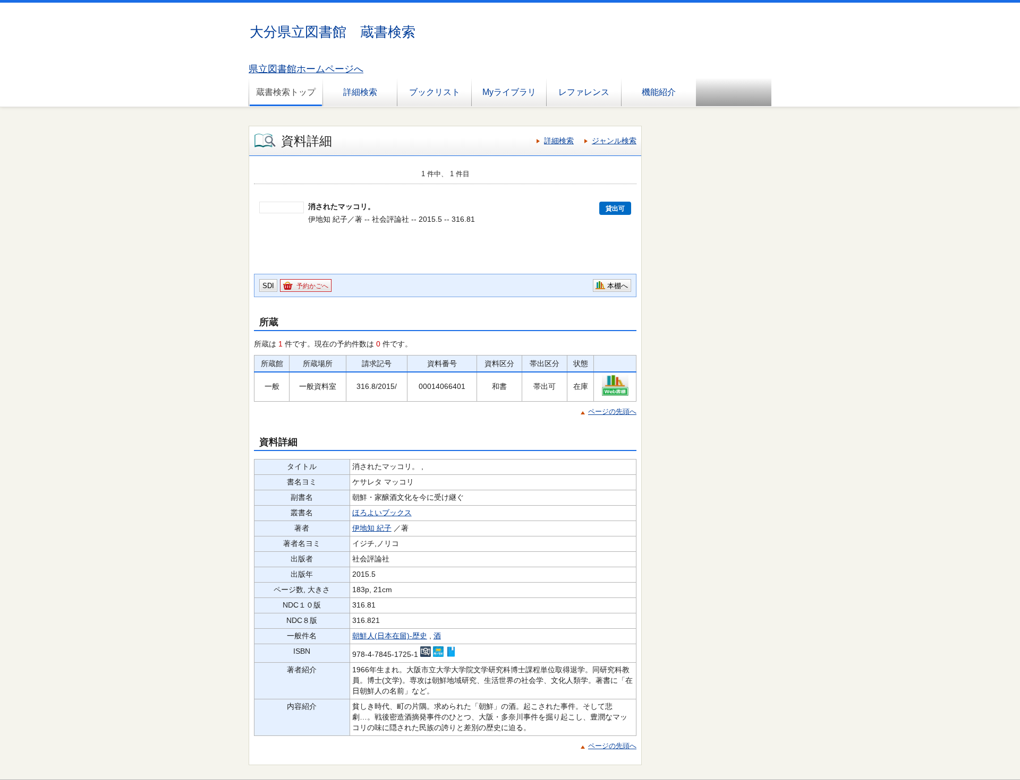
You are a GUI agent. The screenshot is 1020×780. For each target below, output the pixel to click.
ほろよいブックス (382, 512)
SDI (268, 286)
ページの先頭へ (612, 411)
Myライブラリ (509, 92)
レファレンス (583, 92)
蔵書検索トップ (286, 92)
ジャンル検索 (614, 140)
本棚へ (617, 286)
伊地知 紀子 (372, 528)
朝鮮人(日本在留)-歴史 (389, 635)
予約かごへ (312, 286)
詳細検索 (360, 92)
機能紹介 (659, 92)
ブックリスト (434, 92)
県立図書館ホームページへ (306, 69)
